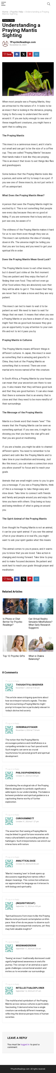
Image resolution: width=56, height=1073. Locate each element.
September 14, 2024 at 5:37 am (28, 991)
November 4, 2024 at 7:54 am (28, 730)
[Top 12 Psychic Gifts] (15, 637)
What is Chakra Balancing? (36, 657)
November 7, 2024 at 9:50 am (28, 688)
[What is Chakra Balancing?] (41, 637)
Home (5, 12)
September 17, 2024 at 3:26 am (28, 949)
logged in (25, 1044)
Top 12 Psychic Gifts (14, 656)
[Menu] (3, 4)
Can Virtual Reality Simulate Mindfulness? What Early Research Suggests (40, 623)
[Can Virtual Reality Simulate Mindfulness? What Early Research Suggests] (41, 600)
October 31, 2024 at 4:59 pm (27, 776)
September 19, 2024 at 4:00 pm (28, 906)
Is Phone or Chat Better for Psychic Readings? (12, 621)
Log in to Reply (13, 681)
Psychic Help (16, 12)
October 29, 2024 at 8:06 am (27, 864)
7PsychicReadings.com (23, 42)
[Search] (48, 4)
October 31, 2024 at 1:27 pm (27, 822)
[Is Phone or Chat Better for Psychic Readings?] (15, 600)
